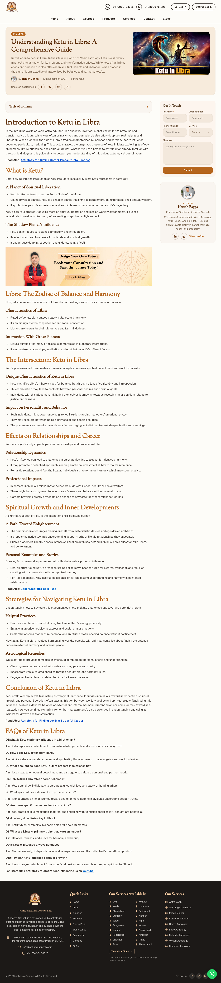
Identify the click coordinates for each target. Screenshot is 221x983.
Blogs (167, 19)
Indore (142, 925)
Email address (196, 111)
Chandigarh (145, 930)
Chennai (117, 939)
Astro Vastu (175, 902)
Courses (88, 19)
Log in (182, 6)
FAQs (76, 946)
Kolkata (143, 901)
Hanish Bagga (30, 78)
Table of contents (78, 107)
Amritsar (143, 934)
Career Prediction (179, 918)
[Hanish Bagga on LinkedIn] (175, 236)
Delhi (115, 901)
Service (193, 126)
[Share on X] (50, 87)
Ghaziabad (118, 911)
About (70, 19)
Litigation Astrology (180, 946)
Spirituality (78, 935)
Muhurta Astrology (179, 935)
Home (54, 19)
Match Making (176, 913)
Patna (142, 939)
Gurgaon (117, 915)
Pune (115, 944)
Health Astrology (178, 924)
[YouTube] (206, 976)
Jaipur (116, 920)
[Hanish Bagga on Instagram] (184, 236)
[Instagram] (199, 976)
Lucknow (144, 906)
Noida (116, 906)
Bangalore (118, 925)
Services (129, 19)
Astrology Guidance (180, 907)
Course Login (204, 6)
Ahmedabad (145, 944)
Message (167, 140)
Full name (168, 111)
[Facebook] (192, 976)
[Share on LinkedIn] (58, 87)
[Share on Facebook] (41, 87)
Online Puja (79, 924)
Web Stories (79, 929)
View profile (196, 236)
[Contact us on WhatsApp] (212, 974)
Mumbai (117, 930)
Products (108, 19)
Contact (149, 19)
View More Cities (121, 951)
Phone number (171, 126)
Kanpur (143, 915)
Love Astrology (177, 929)
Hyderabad (118, 934)
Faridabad (144, 911)
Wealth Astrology (178, 940)
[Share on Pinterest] (67, 87)
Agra (141, 920)
